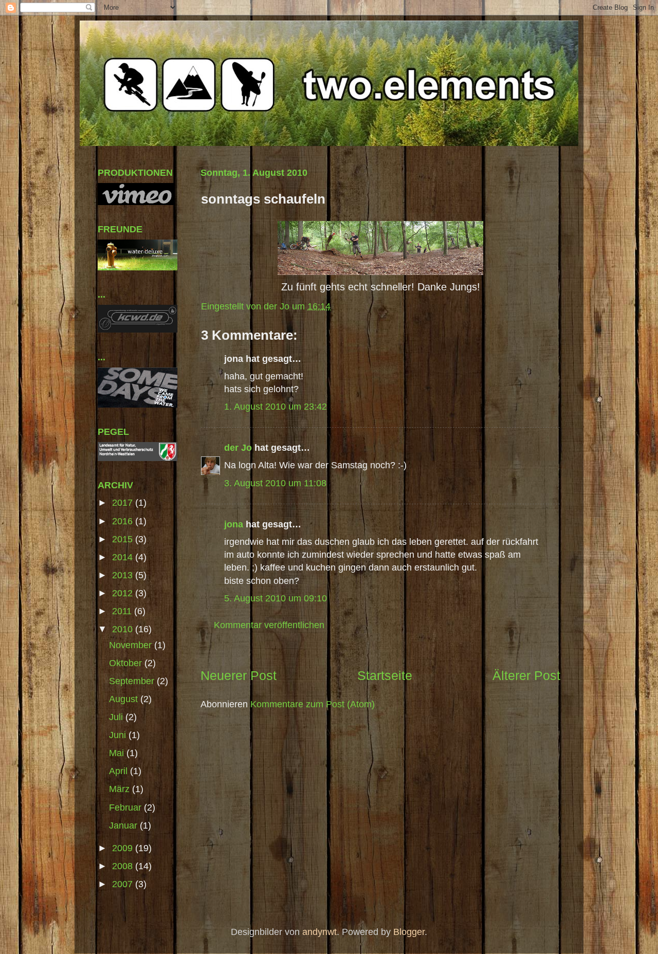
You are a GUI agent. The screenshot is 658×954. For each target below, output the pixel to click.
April (119, 771)
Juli (117, 717)
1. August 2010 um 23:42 (275, 406)
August (124, 699)
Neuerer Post (238, 675)
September (133, 681)
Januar (124, 825)
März (120, 789)
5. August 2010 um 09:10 (275, 598)
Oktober (126, 663)
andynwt (319, 932)
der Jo (238, 448)
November (131, 645)
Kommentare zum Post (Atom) (312, 704)
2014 (123, 557)
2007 (123, 884)
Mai (117, 753)
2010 (123, 629)
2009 (123, 848)
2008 (123, 866)
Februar (126, 807)
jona (233, 524)
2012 (123, 593)
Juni (119, 735)
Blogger (409, 932)
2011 (123, 611)
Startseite (384, 675)
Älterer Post (526, 675)
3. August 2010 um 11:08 (275, 483)
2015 (123, 539)
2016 (123, 521)
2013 (123, 575)
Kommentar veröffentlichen (269, 625)
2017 (123, 503)
